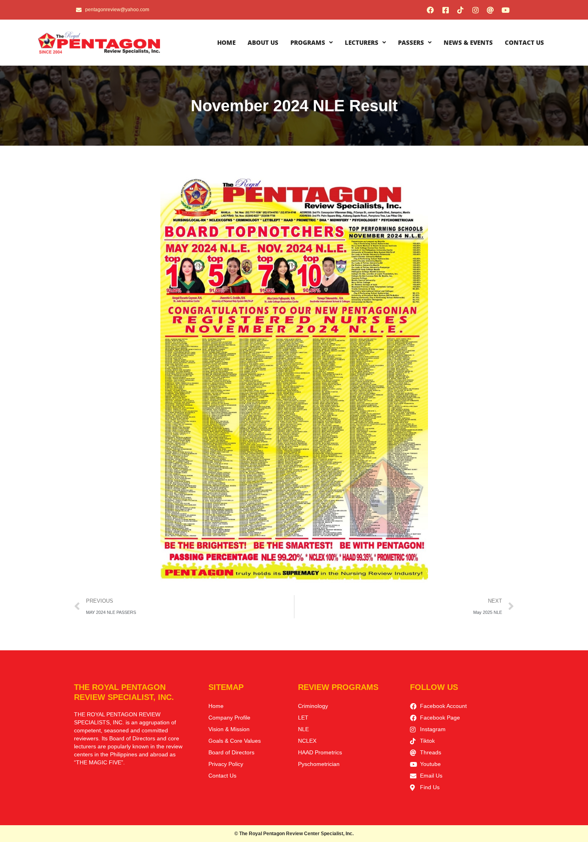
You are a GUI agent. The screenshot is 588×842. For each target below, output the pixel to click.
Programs (307, 42)
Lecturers (361, 42)
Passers (411, 42)
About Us (263, 42)
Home (226, 42)
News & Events (468, 42)
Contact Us (524, 42)
